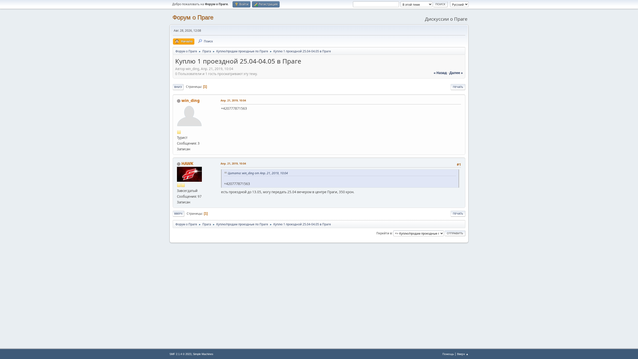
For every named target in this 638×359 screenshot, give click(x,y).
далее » (456, 73)
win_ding (190, 100)
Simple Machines (203, 354)
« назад (440, 73)
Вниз (178, 87)
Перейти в (384, 233)
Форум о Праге (192, 17)
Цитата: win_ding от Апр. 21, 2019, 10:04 (258, 173)
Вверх (178, 213)
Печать (458, 87)
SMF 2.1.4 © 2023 (180, 354)
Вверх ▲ (463, 354)
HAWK (187, 163)
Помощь (448, 354)
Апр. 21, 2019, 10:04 (233, 100)
